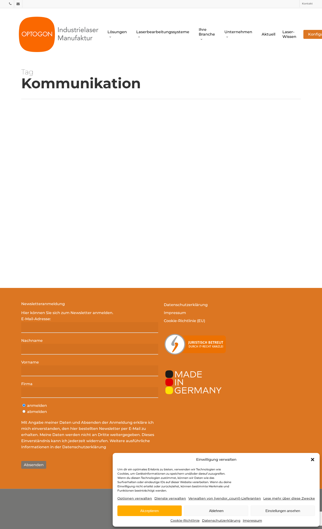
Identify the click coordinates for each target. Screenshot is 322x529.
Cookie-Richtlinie (185, 520)
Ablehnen (216, 511)
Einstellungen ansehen (282, 511)
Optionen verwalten (134, 498)
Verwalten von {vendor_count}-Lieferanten (224, 498)
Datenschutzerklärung (221, 520)
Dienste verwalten (170, 498)
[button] (312, 459)
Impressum (252, 520)
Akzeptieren (149, 511)
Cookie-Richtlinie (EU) (184, 321)
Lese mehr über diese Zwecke (289, 498)
